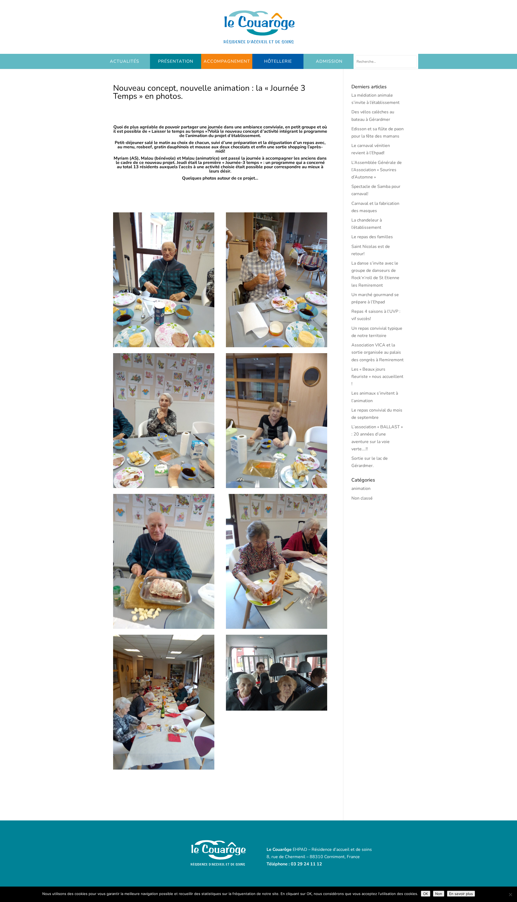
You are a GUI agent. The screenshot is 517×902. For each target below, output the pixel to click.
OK (425, 894)
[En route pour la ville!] (276, 711)
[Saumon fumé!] (163, 488)
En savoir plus (461, 894)
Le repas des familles (372, 237)
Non (438, 894)
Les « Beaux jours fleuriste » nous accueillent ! (377, 376)
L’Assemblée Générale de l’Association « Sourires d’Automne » (376, 170)
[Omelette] (163, 347)
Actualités (124, 61)
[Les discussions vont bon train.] (163, 770)
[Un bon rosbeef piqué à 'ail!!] (163, 629)
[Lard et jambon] (276, 347)
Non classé (362, 498)
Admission (329, 61)
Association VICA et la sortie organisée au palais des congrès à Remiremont (377, 352)
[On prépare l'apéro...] (276, 629)
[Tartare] (276, 488)
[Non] (510, 894)
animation (361, 489)
